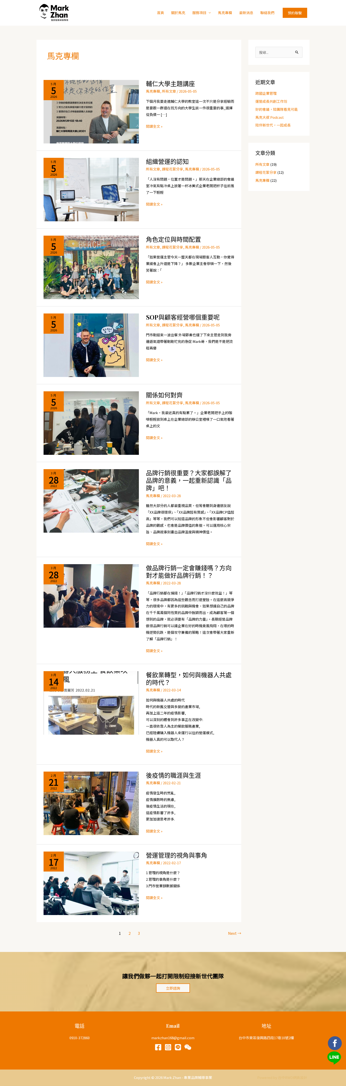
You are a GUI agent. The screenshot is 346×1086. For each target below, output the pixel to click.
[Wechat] (187, 1047)
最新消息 (246, 12)
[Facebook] (158, 1047)
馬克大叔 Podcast (269, 117)
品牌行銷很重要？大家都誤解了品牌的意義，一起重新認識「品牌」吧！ (189, 480)
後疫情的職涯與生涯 (173, 775)
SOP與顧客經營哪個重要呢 (183, 317)
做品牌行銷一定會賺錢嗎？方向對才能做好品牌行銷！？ (189, 571)
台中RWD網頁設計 (292, 1077)
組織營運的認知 (167, 161)
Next (234, 933)
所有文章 (169, 91)
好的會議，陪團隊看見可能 (276, 109)
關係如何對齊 (164, 395)
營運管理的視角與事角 (176, 855)
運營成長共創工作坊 (271, 101)
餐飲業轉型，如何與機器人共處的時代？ (189, 678)
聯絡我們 (267, 12)
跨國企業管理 (266, 93)
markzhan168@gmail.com (172, 1037)
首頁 (160, 12)
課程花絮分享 (172, 168)
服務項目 (199, 12)
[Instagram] (168, 1047)
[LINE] (177, 1047)
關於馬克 (178, 12)
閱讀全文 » (154, 126)
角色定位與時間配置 (173, 239)
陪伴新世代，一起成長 (273, 125)
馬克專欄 (225, 12)
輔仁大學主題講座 (170, 83)
